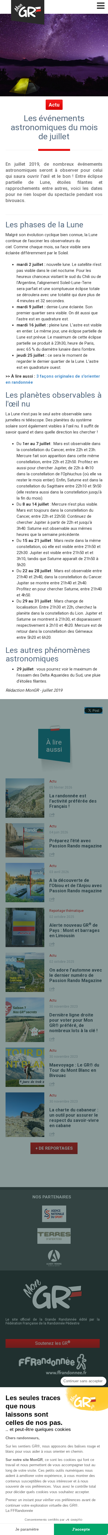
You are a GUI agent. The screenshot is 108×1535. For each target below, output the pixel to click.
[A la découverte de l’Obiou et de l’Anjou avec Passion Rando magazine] (25, 882)
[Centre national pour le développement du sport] (54, 1214)
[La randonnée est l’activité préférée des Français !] (25, 798)
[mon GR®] (53, 1293)
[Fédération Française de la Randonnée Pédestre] (52, 1363)
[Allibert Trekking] (54, 1258)
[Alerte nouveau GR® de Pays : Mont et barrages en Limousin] (25, 927)
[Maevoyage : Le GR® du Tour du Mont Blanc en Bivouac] (25, 1067)
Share (52, 815)
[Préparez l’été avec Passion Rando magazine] (25, 840)
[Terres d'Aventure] (54, 1236)
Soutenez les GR (52, 1343)
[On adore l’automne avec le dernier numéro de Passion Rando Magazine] (25, 972)
